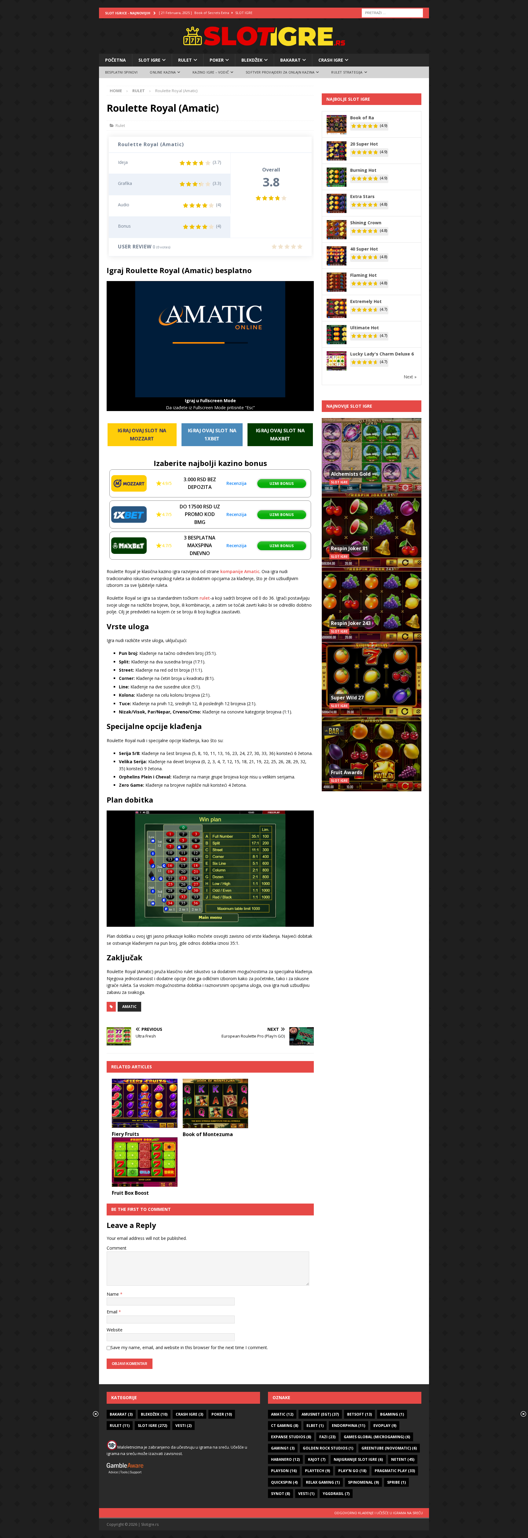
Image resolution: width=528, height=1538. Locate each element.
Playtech (317, 1470)
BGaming (392, 1414)
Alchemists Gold (351, 474)
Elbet (315, 1425)
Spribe (396, 1482)
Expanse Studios (291, 1436)
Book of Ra (362, 118)
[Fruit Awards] (371, 754)
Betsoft (359, 1414)
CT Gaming (284, 1425)
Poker (217, 60)
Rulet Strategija (346, 72)
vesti (306, 1493)
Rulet (185, 60)
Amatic (129, 1006)
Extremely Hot (366, 301)
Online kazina (163, 72)
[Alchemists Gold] (371, 455)
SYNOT (280, 1493)
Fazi (327, 1436)
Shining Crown (365, 223)
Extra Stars (362, 196)
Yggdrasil (336, 1493)
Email (113, 1312)
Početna (115, 60)
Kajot (316, 1459)
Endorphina (348, 1425)
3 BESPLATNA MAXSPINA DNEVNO (199, 545)
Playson (284, 1470)
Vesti (183, 1425)
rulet (205, 598)
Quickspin (284, 1482)
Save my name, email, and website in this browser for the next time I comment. (189, 1347)
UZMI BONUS (282, 483)
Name (113, 1294)
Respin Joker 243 (351, 623)
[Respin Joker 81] (371, 530)
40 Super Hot (364, 249)
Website (115, 1330)
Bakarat (290, 60)
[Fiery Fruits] (145, 1103)
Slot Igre (149, 60)
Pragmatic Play (395, 1470)
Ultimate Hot (364, 327)
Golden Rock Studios (328, 1448)
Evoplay (384, 1425)
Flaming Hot (363, 275)
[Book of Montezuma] (215, 1103)
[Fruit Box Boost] (145, 1161)
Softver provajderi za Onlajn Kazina (280, 72)
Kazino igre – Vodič (211, 72)
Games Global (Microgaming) (377, 1436)
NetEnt (402, 1459)
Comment (117, 1248)
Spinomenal (363, 1482)
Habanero (285, 1459)
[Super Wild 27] (371, 679)
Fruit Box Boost (130, 1193)
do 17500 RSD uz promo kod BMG (200, 514)
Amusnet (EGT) (320, 1414)
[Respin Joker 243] (371, 604)
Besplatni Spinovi (121, 72)
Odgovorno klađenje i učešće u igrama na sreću (378, 1513)
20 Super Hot (364, 144)
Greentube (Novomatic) (389, 1448)
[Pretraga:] (392, 12)
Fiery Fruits (125, 1134)
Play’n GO (352, 1470)
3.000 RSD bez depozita (200, 483)
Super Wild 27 (347, 697)
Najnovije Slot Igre (349, 406)
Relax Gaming (323, 1482)
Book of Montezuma (208, 1134)
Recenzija (236, 483)
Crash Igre (330, 60)
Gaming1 (283, 1448)
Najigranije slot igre (358, 1459)
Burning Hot (363, 170)
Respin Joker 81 (349, 548)
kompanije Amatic (239, 571)
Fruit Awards (346, 772)
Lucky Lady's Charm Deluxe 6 (382, 354)
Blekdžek (251, 60)
